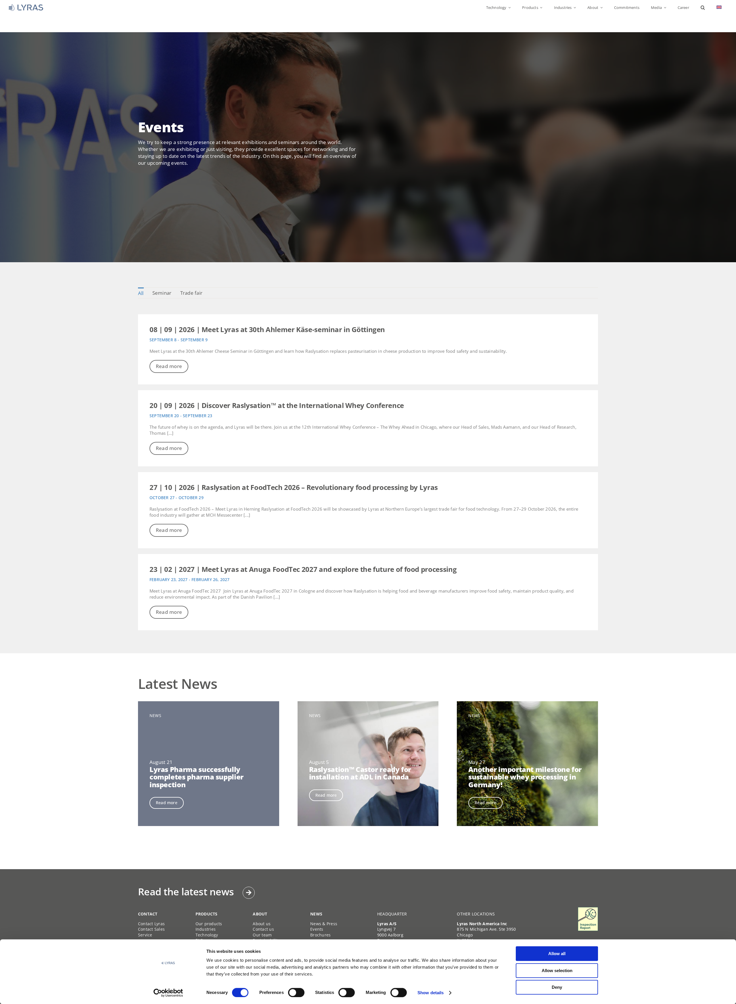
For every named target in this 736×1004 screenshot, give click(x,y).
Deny (557, 987)
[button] (703, 7)
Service (145, 935)
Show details (430, 992)
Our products (208, 923)
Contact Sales (151, 929)
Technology (206, 935)
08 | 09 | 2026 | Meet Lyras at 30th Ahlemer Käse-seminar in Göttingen (267, 329)
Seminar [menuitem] (162, 293)
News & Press (323, 923)
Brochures (320, 935)
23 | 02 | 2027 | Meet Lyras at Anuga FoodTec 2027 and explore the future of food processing (303, 569)
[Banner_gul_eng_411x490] (588, 909)
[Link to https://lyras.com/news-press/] (249, 893)
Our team (262, 935)
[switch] (296, 992)
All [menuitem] (141, 293)
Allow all (557, 953)
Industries (205, 929)
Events (316, 929)
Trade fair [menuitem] (191, 293)
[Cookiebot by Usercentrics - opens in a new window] (168, 992)
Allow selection (557, 970)
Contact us (263, 929)
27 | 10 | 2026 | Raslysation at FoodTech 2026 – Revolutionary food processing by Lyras (294, 487)
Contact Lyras (151, 923)
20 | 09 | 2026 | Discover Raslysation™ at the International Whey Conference (277, 405)
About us (262, 923)
